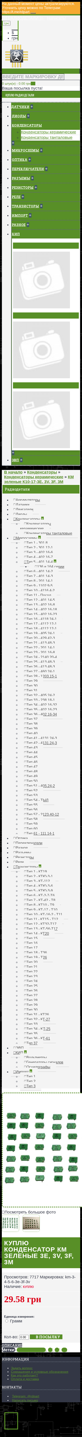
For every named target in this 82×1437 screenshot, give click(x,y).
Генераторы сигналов (35, 315)
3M (64, 1350)
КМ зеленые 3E (31, 1350)
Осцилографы (28, 385)
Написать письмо (25, 1400)
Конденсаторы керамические (48, 132)
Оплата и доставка (25, 1379)
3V (57, 1350)
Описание (12, 1345)
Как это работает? (24, 1375)
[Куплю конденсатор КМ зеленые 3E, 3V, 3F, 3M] (11, 1229)
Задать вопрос (22, 1368)
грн (15, 38)
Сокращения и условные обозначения (39, 1371)
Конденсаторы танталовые (46, 137)
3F (50, 1350)
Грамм (16, 1321)
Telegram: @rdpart (25, 1396)
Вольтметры (26, 245)
